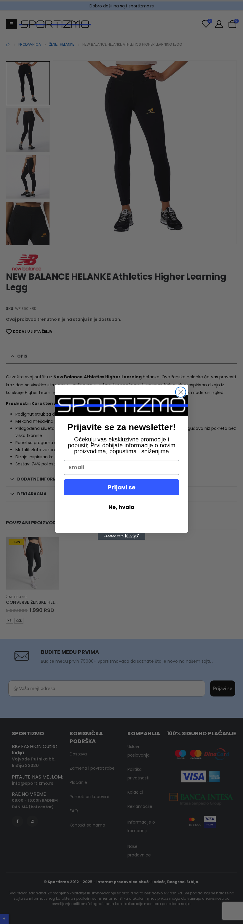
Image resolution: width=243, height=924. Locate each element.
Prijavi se (121, 487)
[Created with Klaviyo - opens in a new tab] (121, 536)
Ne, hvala (121, 507)
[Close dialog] (180, 392)
